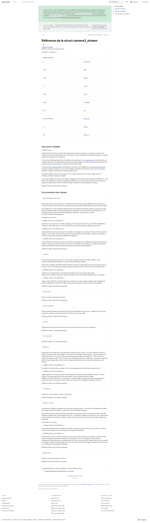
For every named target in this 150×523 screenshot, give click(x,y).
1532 (54, 397)
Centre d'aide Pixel (105, 500)
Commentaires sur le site (59, 519)
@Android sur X (55, 498)
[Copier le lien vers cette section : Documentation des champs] (68, 193)
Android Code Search (28, 2)
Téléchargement (6, 503)
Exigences (4, 500)
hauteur (86, 78)
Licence (35, 519)
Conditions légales (26, 519)
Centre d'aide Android (106, 498)
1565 (54, 286)
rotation (86, 126)
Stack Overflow (104, 508)
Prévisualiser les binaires (8, 505)
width (85, 70)
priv (84, 110)
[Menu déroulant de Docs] (18, 2)
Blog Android (54, 503)
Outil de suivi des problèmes (107, 510)
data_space (87, 118)
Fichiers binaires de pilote (8, 510)
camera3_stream (90, 160)
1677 (54, 341)
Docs (15, 2)
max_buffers (87, 102)
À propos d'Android (7, 519)
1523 (54, 186)
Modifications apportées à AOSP (71, 17)
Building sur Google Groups (58, 510)
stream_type (87, 61)
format (85, 86)
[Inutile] (107, 35)
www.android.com (105, 503)
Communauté (16, 519)
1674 (54, 383)
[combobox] (116, 1)
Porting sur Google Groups (57, 513)
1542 (54, 300)
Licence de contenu (86, 484)
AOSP (43, 35)
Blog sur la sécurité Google (57, 505)
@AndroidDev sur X (56, 500)
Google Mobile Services (106, 505)
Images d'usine (5, 508)
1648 (54, 249)
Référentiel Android (7, 498)
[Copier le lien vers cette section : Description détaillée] (62, 147)
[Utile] (105, 35)
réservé (86, 135)
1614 (54, 330)
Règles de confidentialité (44, 519)
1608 (54, 316)
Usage (85, 94)
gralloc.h (47, 410)
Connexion (145, 2)
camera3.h (53, 52)
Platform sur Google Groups (58, 508)
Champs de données (47, 47)
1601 (54, 447)
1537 (53, 461)
